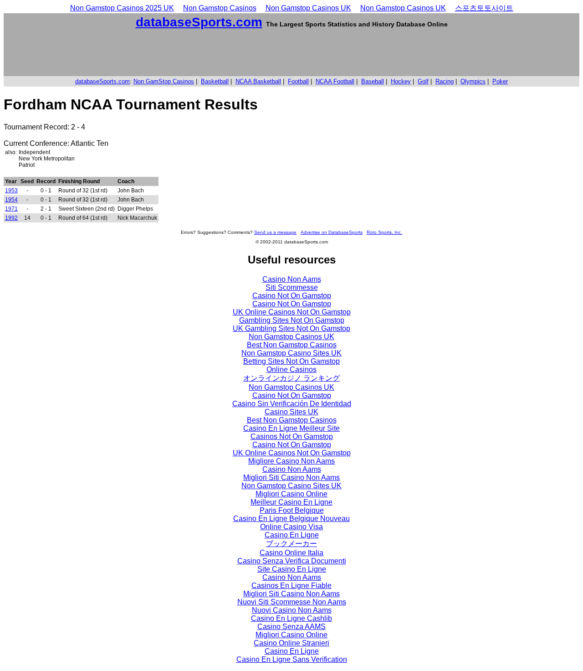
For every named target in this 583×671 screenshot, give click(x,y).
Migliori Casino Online (291, 494)
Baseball (372, 81)
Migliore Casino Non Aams (291, 461)
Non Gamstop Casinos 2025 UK (122, 8)
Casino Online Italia (291, 553)
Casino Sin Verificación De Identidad (291, 404)
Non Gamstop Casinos (219, 8)
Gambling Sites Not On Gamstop (291, 320)
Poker (500, 81)
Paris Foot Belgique (292, 510)
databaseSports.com (199, 22)
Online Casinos (291, 369)
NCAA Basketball (258, 81)
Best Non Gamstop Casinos (292, 345)
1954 (11, 199)
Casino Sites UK (291, 412)
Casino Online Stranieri (291, 643)
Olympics (473, 81)
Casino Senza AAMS (291, 626)
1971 (11, 209)
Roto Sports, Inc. (384, 232)
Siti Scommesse (292, 287)
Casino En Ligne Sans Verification (291, 659)
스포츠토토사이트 (484, 8)
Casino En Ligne (292, 535)
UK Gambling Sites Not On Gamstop (291, 328)
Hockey (401, 81)
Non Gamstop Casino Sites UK (291, 353)
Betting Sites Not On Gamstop (291, 361)
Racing (444, 81)
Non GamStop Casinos (163, 81)
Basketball (215, 81)
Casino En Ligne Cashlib (291, 618)
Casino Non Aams (291, 279)
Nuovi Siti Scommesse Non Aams (291, 602)
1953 (11, 190)
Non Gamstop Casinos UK (308, 8)
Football (298, 81)
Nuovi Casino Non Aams (292, 610)
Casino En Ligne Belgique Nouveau (291, 518)
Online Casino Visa (291, 527)
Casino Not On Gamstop (291, 295)
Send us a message (275, 232)
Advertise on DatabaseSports (332, 232)
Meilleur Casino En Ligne (291, 502)
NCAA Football (335, 81)
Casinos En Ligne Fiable (291, 585)
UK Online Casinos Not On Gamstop (292, 312)
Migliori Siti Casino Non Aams (291, 477)
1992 (11, 218)
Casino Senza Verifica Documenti (291, 561)
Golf (423, 81)
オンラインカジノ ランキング (291, 378)
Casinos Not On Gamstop (292, 436)
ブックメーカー (291, 543)
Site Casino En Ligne (291, 569)
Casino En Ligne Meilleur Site (291, 428)
